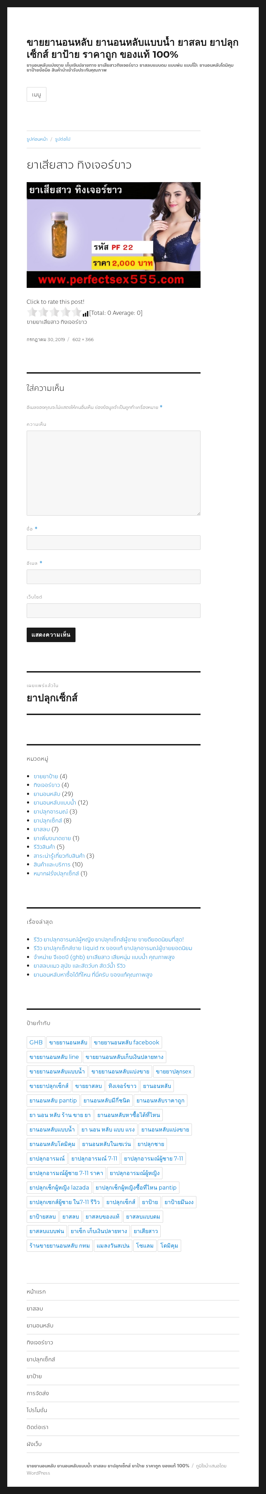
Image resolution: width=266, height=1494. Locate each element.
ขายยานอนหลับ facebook (126, 1042)
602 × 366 (83, 339)
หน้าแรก (36, 1291)
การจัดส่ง (38, 1393)
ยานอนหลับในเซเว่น (106, 1144)
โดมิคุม (169, 1245)
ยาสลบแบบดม (143, 1216)
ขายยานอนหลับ (68, 1042)
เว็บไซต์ (35, 597)
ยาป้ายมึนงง (179, 1202)
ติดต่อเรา (37, 1427)
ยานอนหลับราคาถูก (160, 1100)
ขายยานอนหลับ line (54, 1057)
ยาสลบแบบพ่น (46, 1231)
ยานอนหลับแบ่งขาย (165, 1129)
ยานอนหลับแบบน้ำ (55, 802)
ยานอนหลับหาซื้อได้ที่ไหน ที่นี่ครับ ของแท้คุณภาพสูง (93, 974)
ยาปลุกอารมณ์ (51, 811)
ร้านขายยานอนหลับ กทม (59, 1245)
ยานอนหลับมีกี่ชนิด (106, 1100)
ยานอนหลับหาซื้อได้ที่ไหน (128, 1115)
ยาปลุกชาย (151, 1144)
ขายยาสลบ (88, 1086)
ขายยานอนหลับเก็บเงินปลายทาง (124, 1057)
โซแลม (145, 1245)
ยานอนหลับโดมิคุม (52, 1144)
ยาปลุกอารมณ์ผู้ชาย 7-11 (153, 1158)
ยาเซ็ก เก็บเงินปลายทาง (99, 1231)
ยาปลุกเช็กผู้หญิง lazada (59, 1187)
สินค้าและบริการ (52, 864)
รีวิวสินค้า (44, 847)
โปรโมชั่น (37, 1410)
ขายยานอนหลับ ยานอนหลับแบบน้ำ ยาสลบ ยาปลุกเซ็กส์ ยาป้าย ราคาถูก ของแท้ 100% (133, 48)
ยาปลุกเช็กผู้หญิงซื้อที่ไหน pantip (136, 1187)
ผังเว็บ (34, 1444)
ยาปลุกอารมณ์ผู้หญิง (135, 1173)
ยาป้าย (150, 1202)
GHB (36, 1042)
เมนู (36, 94)
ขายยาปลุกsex (174, 1071)
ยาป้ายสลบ (42, 1216)
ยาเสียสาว (146, 1231)
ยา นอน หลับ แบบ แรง (108, 1129)
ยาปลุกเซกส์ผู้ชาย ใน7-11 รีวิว (64, 1202)
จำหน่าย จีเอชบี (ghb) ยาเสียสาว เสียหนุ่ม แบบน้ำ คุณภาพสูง (104, 957)
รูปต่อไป (62, 139)
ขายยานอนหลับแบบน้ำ (57, 1071)
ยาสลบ (42, 829)
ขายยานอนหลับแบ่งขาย (120, 1071)
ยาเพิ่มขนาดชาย (52, 838)
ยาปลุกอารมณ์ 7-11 (94, 1158)
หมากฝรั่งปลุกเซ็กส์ (56, 873)
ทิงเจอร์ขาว (47, 785)
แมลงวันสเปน (113, 1245)
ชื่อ (32, 529)
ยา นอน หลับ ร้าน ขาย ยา (60, 1115)
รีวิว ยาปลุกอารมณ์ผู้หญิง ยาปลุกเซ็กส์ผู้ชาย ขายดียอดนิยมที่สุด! (109, 939)
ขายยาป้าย (46, 776)
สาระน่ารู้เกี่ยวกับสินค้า (59, 856)
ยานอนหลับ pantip (53, 1100)
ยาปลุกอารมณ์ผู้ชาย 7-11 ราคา (66, 1173)
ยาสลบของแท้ (102, 1216)
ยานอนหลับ (47, 794)
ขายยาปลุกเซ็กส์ (49, 1086)
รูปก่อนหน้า (37, 139)
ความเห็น (36, 424)
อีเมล (35, 563)
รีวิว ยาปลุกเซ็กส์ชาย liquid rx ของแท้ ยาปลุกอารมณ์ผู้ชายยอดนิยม (113, 948)
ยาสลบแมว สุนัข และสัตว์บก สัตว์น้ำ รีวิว (79, 965)
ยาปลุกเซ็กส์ (48, 820)
